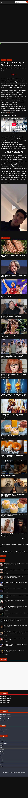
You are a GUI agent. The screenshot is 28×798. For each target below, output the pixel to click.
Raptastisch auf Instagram (5, 698)
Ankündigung (2, 741)
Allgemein (2, 739)
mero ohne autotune (12, 68)
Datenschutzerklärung (4, 728)
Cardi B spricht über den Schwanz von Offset (15, 551)
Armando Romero (13, 67)
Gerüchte (2, 749)
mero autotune (5, 68)
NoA (1, 757)
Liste (1, 755)
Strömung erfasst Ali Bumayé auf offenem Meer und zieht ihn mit (16, 595)
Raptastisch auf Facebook (5, 696)
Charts (1, 745)
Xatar (8, 112)
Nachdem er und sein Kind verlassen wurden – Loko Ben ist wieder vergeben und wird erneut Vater (14, 577)
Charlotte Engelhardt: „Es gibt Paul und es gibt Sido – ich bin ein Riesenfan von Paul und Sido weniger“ (15, 607)
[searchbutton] (27, 2)
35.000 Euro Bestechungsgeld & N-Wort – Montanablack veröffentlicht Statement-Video (14, 651)
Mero (2, 68)
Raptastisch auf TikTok (4, 702)
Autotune (19, 67)
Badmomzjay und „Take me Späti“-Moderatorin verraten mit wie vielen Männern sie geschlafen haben (15, 564)
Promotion (2, 762)
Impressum (2, 731)
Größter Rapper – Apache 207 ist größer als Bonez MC (14, 545)
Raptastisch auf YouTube (5, 700)
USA (1, 764)
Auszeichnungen (3, 743)
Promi (1, 760)
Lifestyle (1, 753)
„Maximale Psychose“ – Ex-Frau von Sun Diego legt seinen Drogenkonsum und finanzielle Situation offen (14, 620)
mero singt (18, 68)
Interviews (2, 751)
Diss (1, 747)
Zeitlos (1, 766)
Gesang (23, 67)
